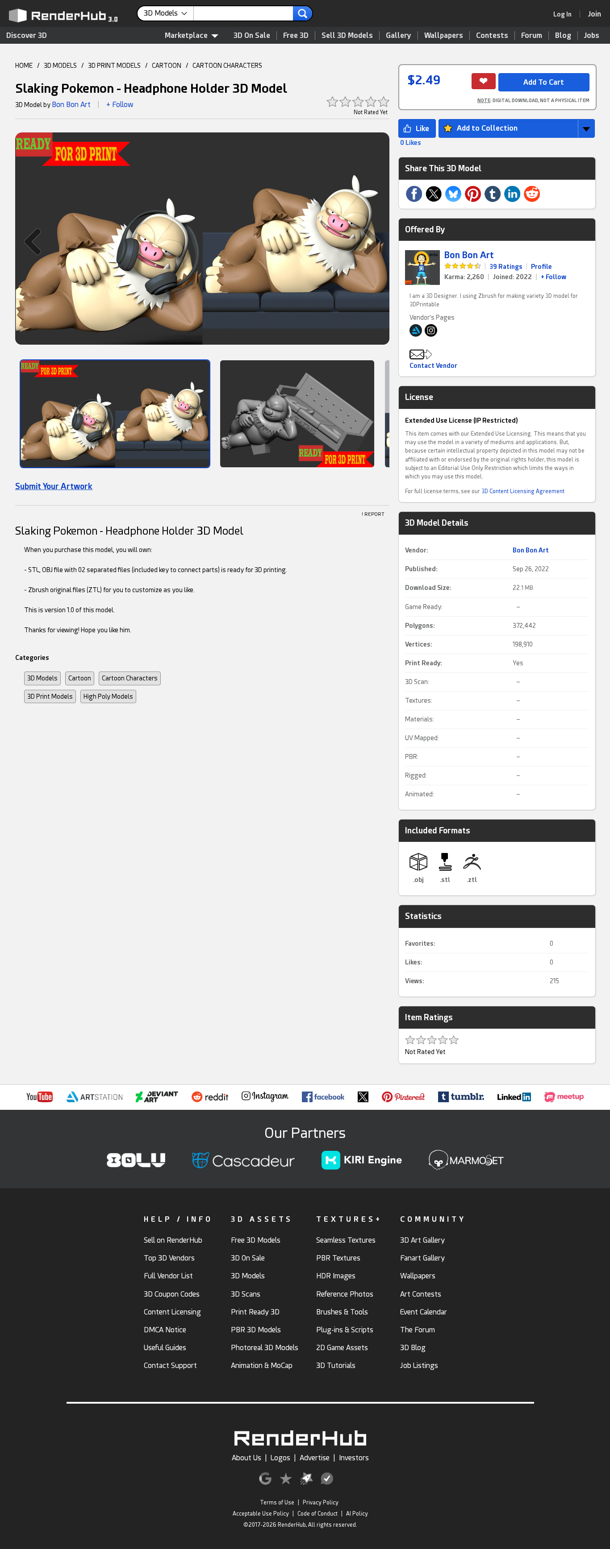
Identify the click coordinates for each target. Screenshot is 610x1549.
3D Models (42, 678)
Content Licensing (172, 1312)
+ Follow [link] (553, 276)
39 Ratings (505, 266)
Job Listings (419, 1365)
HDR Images (335, 1276)
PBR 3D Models (256, 1330)
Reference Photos (344, 1294)
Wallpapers (443, 35)
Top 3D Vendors (169, 1258)
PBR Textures (338, 1258)
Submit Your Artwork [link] (53, 486)
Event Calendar (423, 1312)
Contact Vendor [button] (433, 365)
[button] (28, 241)
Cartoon (79, 678)
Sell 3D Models (347, 35)
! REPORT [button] (373, 514)
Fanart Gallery (422, 1258)
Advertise (315, 1458)
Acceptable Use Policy (261, 1514)
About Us (246, 1458)
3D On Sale (252, 35)
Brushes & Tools (342, 1312)
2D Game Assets (342, 1347)
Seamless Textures (346, 1240)
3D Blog (413, 1347)
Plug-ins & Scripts (344, 1330)
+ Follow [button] (120, 104)
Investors (354, 1458)
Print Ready (422, 663)
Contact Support (170, 1365)
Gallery (398, 35)
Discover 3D (26, 35)
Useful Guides (165, 1347)
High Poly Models (108, 696)
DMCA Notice (165, 1330)
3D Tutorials (335, 1365)
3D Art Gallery (422, 1240)
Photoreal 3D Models (264, 1347)
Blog (563, 35)
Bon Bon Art (71, 104)
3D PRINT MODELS (114, 65)
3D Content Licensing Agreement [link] (522, 491)
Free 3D (296, 35)
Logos (280, 1458)
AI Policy (357, 1514)
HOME (24, 65)
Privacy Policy (320, 1503)
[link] (565, 14)
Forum (531, 35)
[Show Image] (115, 413)
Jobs (591, 35)
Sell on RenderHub (173, 1240)
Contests (492, 35)
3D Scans (245, 1294)
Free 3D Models (255, 1240)
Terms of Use (277, 1503)
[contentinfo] (169, 13)
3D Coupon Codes (172, 1294)
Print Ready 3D (255, 1312)
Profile (541, 266)
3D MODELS (60, 65)
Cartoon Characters (130, 678)
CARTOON (166, 65)
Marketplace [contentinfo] (186, 35)
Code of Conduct (317, 1514)
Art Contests (420, 1294)
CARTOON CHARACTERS (227, 65)
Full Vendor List (168, 1276)
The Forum (417, 1330)
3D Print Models (50, 696)
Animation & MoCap (261, 1365)
